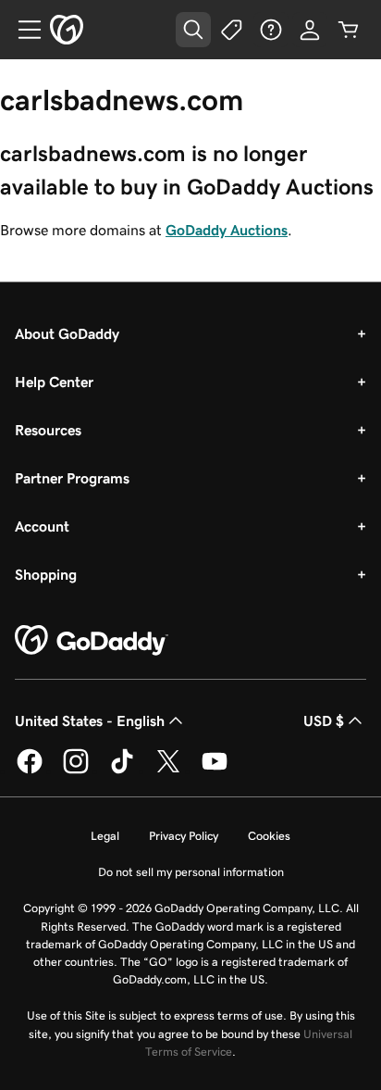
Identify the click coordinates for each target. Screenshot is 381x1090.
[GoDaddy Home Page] (91, 641)
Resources (48, 429)
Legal (105, 836)
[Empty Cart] (349, 30)
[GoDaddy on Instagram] (76, 770)
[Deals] (232, 29)
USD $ (323, 720)
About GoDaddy (67, 333)
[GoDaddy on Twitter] (168, 770)
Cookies (269, 836)
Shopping (46, 574)
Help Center (54, 381)
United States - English (90, 720)
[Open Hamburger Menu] (22, 29)
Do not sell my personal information (191, 872)
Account (42, 526)
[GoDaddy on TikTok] (122, 770)
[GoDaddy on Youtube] (214, 770)
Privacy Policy (183, 836)
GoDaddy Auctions (227, 229)
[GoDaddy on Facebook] (29, 770)
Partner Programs (72, 477)
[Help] (271, 29)
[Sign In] (309, 29)
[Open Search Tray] (193, 29)
